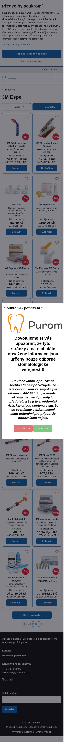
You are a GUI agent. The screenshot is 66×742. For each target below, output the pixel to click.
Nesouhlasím (23, 428)
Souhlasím (42, 428)
